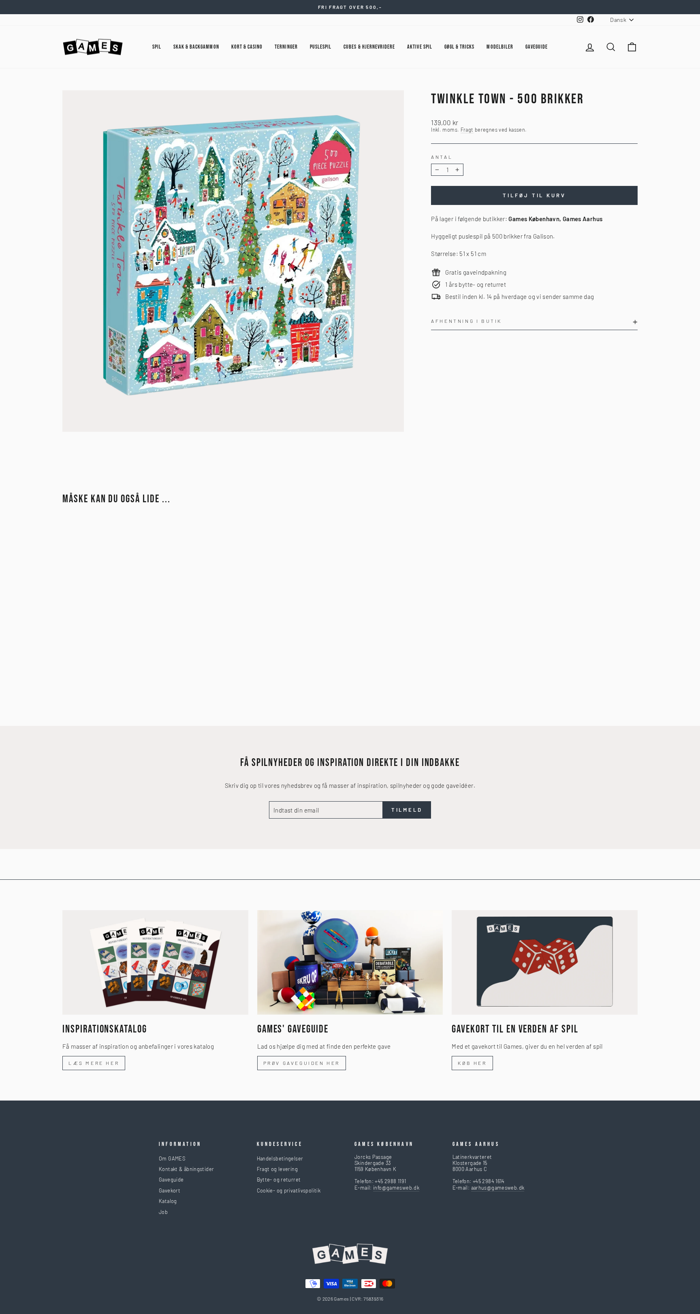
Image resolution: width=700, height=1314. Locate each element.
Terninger (286, 46)
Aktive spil (419, 46)
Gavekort (169, 1190)
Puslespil (320, 46)
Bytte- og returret (279, 1179)
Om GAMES (172, 1158)
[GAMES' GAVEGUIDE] (350, 962)
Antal (441, 157)
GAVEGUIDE (536, 46)
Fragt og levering (277, 1169)
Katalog (168, 1201)
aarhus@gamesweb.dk (498, 1187)
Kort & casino (247, 46)
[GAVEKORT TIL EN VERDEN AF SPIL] (545, 962)
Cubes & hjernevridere (369, 46)
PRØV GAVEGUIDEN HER (301, 1063)
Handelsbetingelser (280, 1158)
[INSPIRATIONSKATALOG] (155, 962)
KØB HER (472, 1063)
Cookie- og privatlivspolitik (289, 1190)
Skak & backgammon (196, 46)
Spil (156, 46)
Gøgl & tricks (459, 46)
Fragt (467, 130)
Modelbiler (500, 46)
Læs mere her (93, 1063)
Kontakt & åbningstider (186, 1169)
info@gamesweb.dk (396, 1187)
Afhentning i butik (466, 321)
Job (163, 1212)
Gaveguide (171, 1179)
